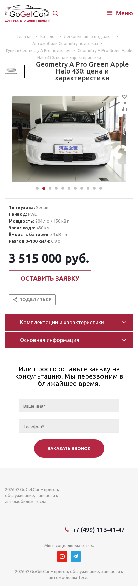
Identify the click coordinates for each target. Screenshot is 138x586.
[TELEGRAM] (76, 556)
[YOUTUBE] (62, 556)
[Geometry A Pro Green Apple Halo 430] (69, 140)
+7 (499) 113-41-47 (99, 529)
